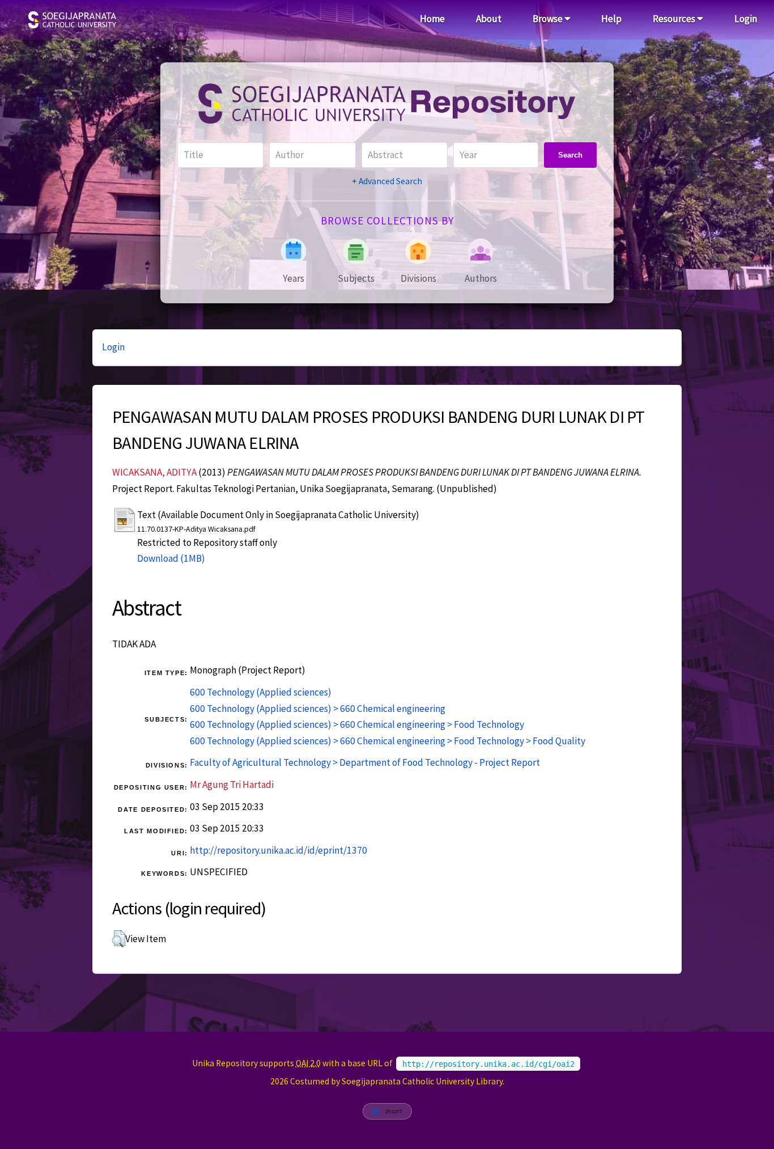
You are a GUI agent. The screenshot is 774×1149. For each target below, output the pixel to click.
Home (432, 18)
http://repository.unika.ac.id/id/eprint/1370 (278, 850)
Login (745, 18)
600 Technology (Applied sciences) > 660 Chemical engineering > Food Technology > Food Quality (387, 741)
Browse (548, 18)
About (488, 18)
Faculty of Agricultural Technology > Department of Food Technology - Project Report (365, 762)
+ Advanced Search (387, 181)
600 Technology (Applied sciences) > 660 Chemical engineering (317, 708)
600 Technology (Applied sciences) (260, 692)
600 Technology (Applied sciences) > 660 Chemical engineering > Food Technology (357, 724)
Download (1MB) (171, 558)
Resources (675, 18)
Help (611, 18)
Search (570, 155)
